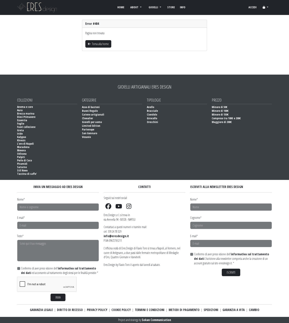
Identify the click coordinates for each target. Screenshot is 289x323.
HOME (120, 7)
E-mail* (21, 218)
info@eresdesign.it (116, 236)
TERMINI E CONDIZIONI (150, 310)
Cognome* (196, 218)
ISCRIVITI (231, 272)
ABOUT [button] (134, 7)
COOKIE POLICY (121, 310)
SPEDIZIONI (211, 310)
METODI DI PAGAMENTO (184, 310)
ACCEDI (253, 7)
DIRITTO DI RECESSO (70, 310)
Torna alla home (100, 44)
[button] (265, 7)
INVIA (58, 297)
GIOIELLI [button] (154, 7)
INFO (182, 7)
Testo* (20, 236)
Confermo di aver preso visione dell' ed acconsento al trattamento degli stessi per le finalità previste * (59, 270)
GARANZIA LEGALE (41, 310)
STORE (171, 7)
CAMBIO (254, 310)
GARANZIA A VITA (234, 310)
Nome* (21, 199)
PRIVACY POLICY (97, 310)
